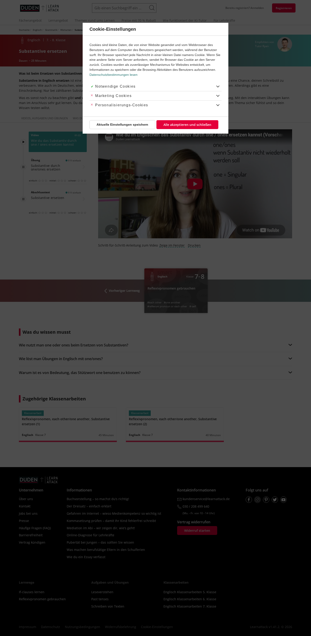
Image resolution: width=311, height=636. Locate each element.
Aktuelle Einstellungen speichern (122, 124)
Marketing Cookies (113, 96)
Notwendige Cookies (115, 86)
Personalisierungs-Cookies (121, 105)
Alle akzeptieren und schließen (187, 124)
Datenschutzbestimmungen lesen (113, 74)
